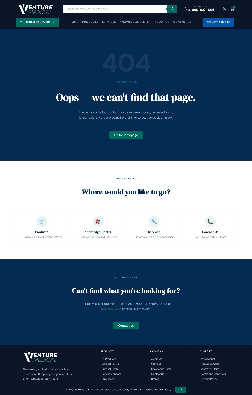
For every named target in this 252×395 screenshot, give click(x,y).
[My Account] (224, 9)
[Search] (172, 9)
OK (181, 389)
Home (74, 22)
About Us (162, 22)
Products (90, 22)
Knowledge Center (135, 22)
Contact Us (182, 22)
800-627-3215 (203, 10)
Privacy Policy (163, 389)
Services (109, 22)
